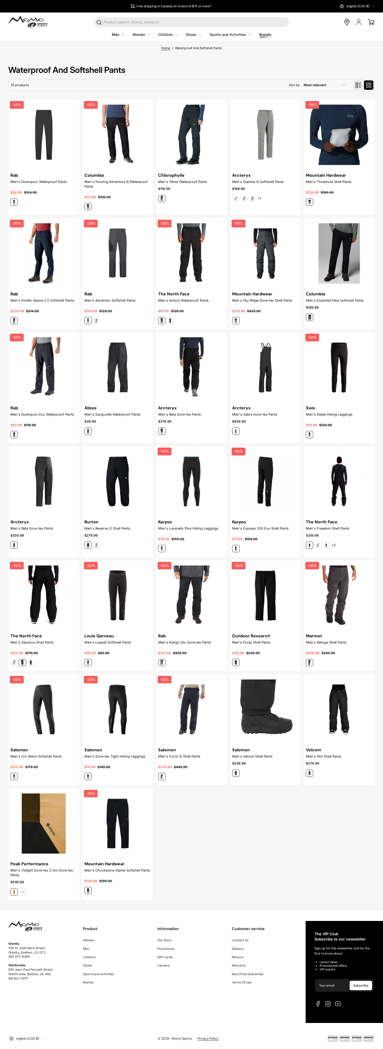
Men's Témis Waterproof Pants (182, 182)
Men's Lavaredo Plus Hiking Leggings (188, 528)
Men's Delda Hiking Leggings (329, 414)
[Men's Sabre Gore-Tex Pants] (265, 367)
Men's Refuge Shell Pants (326, 642)
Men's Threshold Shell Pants (328, 182)
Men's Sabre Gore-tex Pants (254, 414)
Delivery (238, 949)
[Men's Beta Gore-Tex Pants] (191, 367)
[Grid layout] (368, 85)
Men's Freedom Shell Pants (327, 528)
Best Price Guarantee (247, 974)
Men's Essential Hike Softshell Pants (335, 300)
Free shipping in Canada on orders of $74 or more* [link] (174, 6)
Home (165, 48)
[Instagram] (328, 1004)
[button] (357, 6)
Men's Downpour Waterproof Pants (38, 182)
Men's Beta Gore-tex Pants (179, 414)
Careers (163, 965)
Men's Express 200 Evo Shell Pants (260, 528)
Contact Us (240, 940)
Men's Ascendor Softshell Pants (109, 300)
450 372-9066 (19, 957)
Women (88, 940)
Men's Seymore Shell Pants (32, 642)
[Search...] (99, 22)
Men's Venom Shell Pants (252, 756)
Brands (88, 982)
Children (89, 957)
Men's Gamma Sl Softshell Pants (258, 182)
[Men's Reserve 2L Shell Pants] (117, 481)
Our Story (164, 940)
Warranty (239, 965)
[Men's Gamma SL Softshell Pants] (265, 134)
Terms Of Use (241, 982)
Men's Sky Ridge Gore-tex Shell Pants (262, 300)
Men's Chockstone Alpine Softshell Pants (117, 870)
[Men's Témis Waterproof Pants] (191, 134)
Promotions (165, 949)
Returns (237, 957)
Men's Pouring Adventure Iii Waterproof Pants (116, 184)
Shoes (87, 965)
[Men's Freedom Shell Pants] (339, 481)
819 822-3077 (18, 978)
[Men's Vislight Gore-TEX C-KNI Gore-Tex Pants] (43, 823)
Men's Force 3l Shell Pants (179, 756)
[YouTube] (338, 1004)
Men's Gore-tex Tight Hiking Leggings (114, 756)
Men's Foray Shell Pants (251, 642)
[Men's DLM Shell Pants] (339, 709)
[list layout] (358, 85)
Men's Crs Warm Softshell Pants (36, 756)
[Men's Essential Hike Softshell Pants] (339, 253)
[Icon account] (359, 22)
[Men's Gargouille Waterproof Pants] (117, 367)
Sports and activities (98, 974)
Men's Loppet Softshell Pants (107, 642)
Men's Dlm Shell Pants (323, 756)
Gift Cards (165, 957)
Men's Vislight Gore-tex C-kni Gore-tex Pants (41, 872)
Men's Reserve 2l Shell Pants (107, 528)
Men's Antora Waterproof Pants (183, 300)
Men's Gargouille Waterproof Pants (112, 414)
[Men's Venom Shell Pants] (265, 709)
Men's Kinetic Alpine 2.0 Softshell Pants (42, 300)
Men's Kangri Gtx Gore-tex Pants (184, 642)
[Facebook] (318, 1004)
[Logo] (27, 22)
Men (86, 949)
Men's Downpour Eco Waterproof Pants (42, 414)
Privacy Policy (207, 1039)
